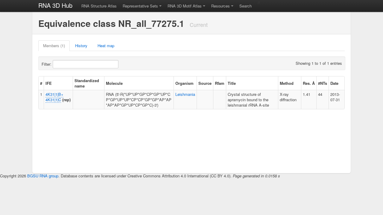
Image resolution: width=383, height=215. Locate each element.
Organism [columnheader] (184, 83)
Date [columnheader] (334, 83)
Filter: (47, 64)
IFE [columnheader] (48, 83)
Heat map (106, 45)
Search (245, 6)
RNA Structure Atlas (99, 6)
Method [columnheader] (287, 83)
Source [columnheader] (205, 83)
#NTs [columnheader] (322, 83)
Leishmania (185, 94)
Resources (220, 6)
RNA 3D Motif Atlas (185, 6)
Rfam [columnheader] (219, 83)
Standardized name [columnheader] (87, 83)
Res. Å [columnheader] (309, 83)
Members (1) (54, 45)
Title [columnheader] (232, 83)
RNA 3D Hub (55, 5)
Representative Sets (140, 6)
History (81, 45)
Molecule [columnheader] (114, 83)
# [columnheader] (41, 83)
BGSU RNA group (42, 176)
